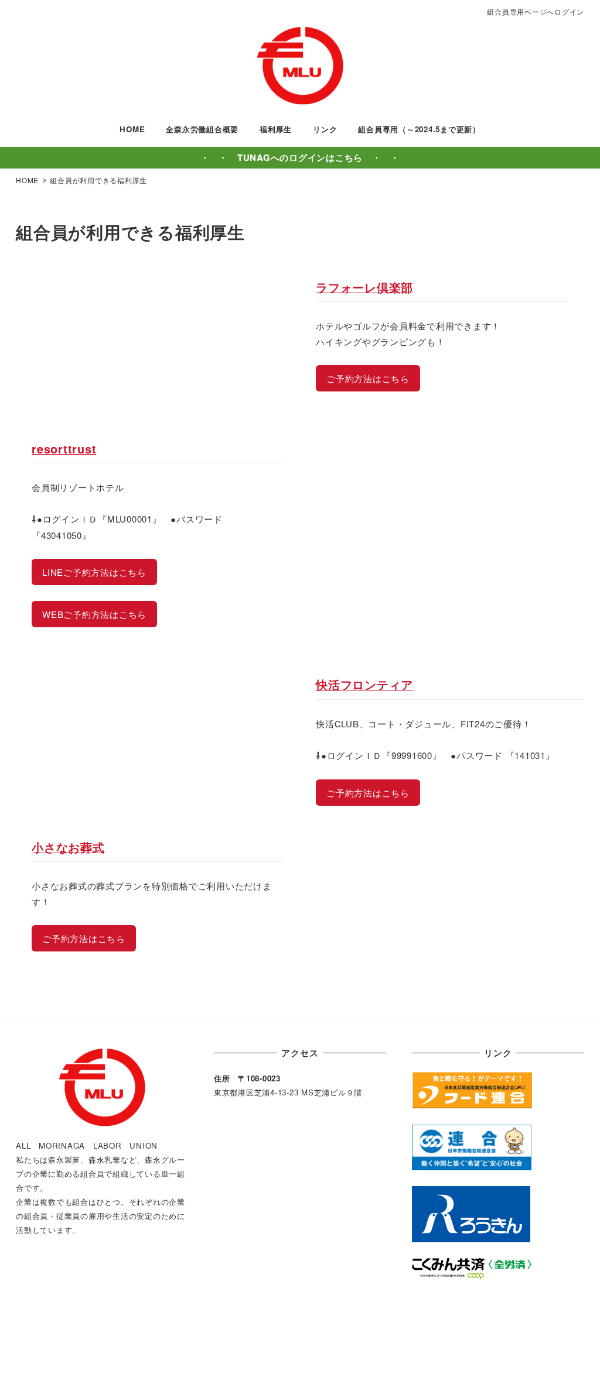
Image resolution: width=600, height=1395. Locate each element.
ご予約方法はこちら (368, 378)
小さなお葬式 (68, 847)
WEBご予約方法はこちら (94, 614)
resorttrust (64, 449)
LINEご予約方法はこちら (94, 572)
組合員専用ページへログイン (535, 11)
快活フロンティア (364, 684)
